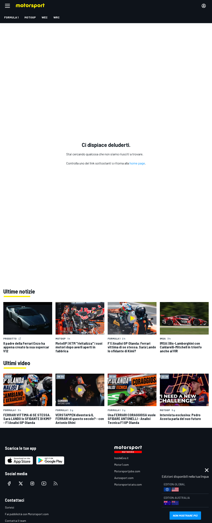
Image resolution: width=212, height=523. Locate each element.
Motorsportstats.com (128, 484)
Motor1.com (121, 464)
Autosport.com (124, 478)
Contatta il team (15, 520)
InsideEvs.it (121, 458)
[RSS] (55, 483)
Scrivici (9, 507)
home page (137, 163)
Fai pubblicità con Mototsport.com (27, 514)
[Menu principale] (7, 5)
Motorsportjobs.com (127, 471)
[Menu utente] (204, 6)
